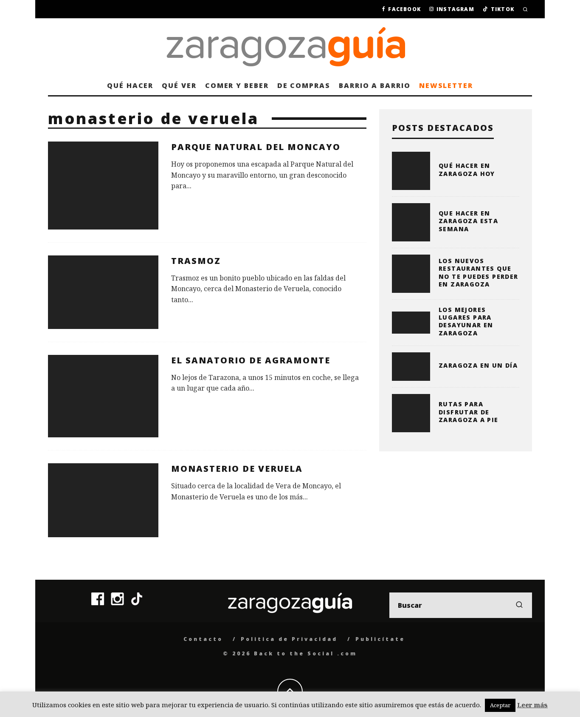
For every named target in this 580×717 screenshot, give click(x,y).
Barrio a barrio (375, 85)
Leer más (532, 704)
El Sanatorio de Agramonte (250, 360)
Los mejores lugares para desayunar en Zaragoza (466, 321)
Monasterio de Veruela (237, 468)
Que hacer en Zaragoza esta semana (468, 220)
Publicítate (380, 639)
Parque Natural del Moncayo (256, 147)
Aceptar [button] (500, 705)
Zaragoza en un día (478, 365)
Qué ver (179, 85)
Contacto (203, 639)
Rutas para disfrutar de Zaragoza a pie (468, 411)
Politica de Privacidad (289, 639)
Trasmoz (196, 260)
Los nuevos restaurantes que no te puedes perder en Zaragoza (478, 272)
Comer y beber (237, 85)
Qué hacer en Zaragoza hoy (467, 169)
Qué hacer (130, 85)
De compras (303, 85)
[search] (519, 605)
